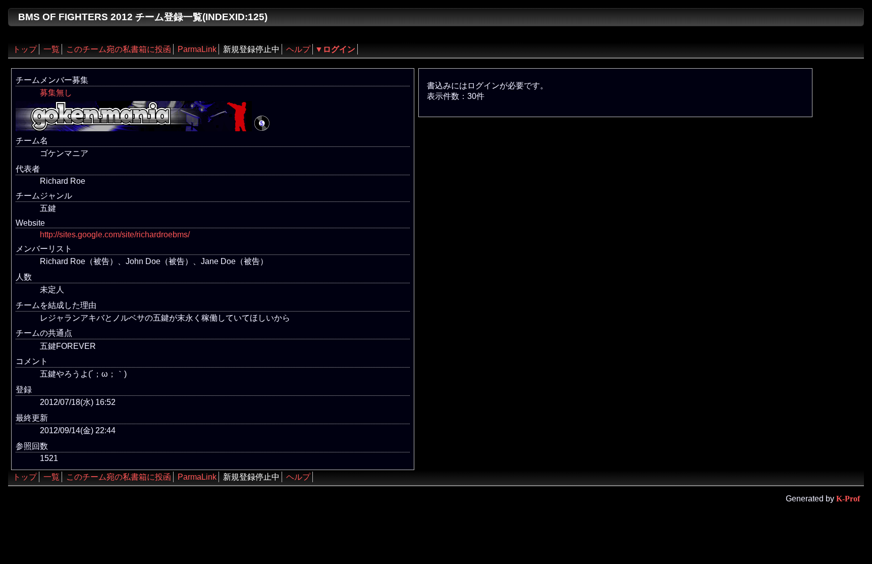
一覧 (51, 49)
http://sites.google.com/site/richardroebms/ (115, 234)
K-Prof (848, 498)
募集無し (56, 92)
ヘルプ (298, 49)
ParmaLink (197, 49)
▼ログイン (335, 49)
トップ (25, 49)
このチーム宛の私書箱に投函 (118, 49)
